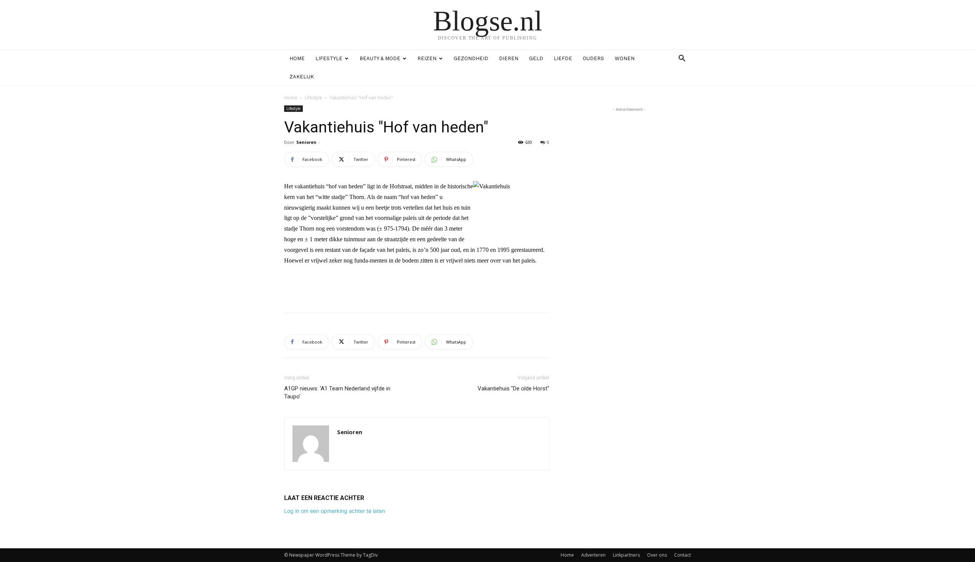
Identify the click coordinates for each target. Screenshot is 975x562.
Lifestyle (328, 58)
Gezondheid (471, 58)
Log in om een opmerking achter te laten (334, 511)
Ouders (593, 58)
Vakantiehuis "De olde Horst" (513, 388)
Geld (536, 58)
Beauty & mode (380, 58)
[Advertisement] (417, 287)
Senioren (306, 142)
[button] (682, 59)
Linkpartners (626, 555)
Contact (682, 555)
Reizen (426, 58)
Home (297, 58)
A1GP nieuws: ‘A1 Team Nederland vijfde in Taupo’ (337, 392)
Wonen (625, 58)
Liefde (563, 58)
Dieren (508, 58)
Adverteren (593, 555)
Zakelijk (301, 77)
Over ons (657, 555)
